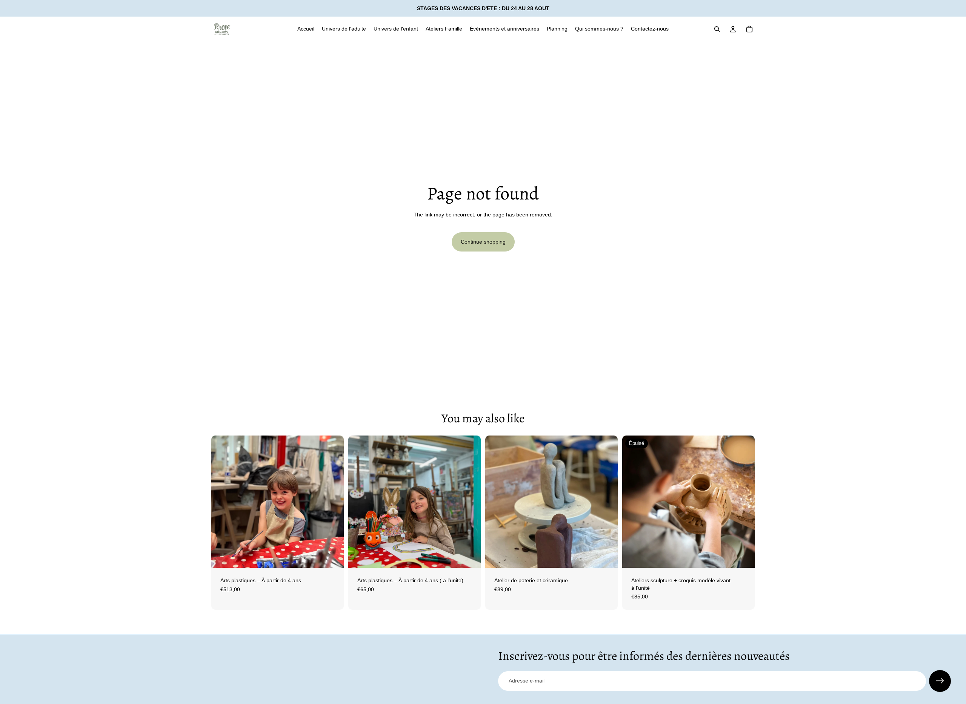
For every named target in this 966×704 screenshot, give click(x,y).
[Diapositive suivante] (332, 502)
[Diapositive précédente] (222, 502)
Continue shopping (483, 242)
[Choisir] (332, 556)
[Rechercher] (717, 29)
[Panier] (749, 29)
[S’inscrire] (940, 681)
